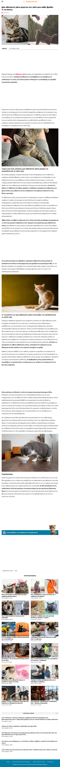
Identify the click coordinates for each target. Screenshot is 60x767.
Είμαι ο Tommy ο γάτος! (39, 761)
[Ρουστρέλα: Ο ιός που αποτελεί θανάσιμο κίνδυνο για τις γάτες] (15, 650)
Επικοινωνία (51, 761)
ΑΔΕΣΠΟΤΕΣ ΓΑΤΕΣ (7, 570)
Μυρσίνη (4, 48)
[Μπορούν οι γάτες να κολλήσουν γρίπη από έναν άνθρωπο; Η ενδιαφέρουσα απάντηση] (15, 693)
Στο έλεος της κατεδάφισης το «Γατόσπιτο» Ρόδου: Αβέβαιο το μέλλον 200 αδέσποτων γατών (29, 742)
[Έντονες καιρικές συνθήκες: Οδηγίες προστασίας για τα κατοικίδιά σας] (15, 629)
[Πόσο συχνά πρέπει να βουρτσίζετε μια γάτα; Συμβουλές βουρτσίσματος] (15, 586)
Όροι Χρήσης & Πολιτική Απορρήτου (21, 761)
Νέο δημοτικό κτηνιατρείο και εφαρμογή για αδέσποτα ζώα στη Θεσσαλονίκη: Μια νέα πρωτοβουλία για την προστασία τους (29, 733)
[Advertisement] (30, 62)
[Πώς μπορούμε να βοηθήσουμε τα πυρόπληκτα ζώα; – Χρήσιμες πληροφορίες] (44, 693)
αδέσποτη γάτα (20, 74)
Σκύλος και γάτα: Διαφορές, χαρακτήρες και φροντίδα (19, 726)
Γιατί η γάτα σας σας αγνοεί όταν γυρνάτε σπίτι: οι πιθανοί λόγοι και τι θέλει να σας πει (29, 749)
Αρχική (8, 761)
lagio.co (45, 764)
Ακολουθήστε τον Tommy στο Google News (22, 532)
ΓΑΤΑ (16, 570)
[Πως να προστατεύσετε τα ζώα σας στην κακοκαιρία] (15, 607)
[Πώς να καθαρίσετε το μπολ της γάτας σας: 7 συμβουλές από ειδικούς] (44, 586)
